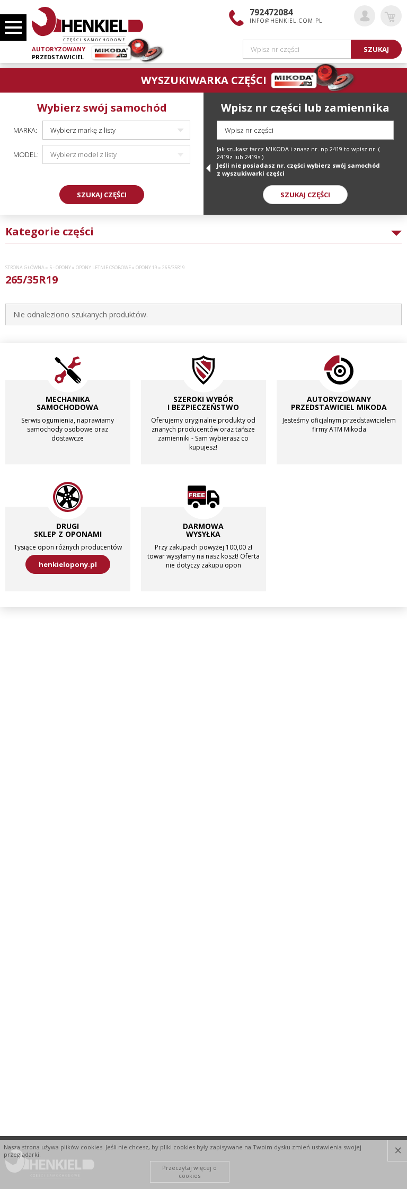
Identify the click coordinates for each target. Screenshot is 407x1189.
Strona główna (25, 267)
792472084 (271, 12)
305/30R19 (32, 787)
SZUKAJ (376, 49)
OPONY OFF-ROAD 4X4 (39, 829)
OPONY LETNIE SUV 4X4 (40, 815)
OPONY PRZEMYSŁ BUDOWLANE (53, 843)
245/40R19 (32, 631)
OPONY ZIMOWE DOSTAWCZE (50, 957)
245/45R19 (32, 645)
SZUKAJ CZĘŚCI (102, 194)
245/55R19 (32, 659)
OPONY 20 (26, 801)
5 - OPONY (60, 267)
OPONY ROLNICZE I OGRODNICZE (56, 900)
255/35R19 (32, 674)
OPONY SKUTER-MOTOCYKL (47, 914)
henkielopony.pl (68, 564)
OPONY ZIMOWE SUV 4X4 (43, 985)
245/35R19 (32, 616)
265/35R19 (32, 702)
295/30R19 (32, 773)
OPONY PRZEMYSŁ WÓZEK (44, 858)
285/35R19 (32, 758)
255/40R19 (32, 687)
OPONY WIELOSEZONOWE (44, 929)
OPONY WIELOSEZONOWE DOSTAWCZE (64, 943)
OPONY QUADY (28, 872)
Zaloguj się (364, 15)
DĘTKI (14, 334)
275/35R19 (32, 716)
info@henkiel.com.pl (286, 20)
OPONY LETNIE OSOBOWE (103, 267)
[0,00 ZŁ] (391, 15)
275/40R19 (32, 730)
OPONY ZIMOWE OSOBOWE (47, 971)
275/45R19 (32, 744)
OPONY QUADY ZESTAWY (43, 886)
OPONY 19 (146, 267)
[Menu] (13, 27)
